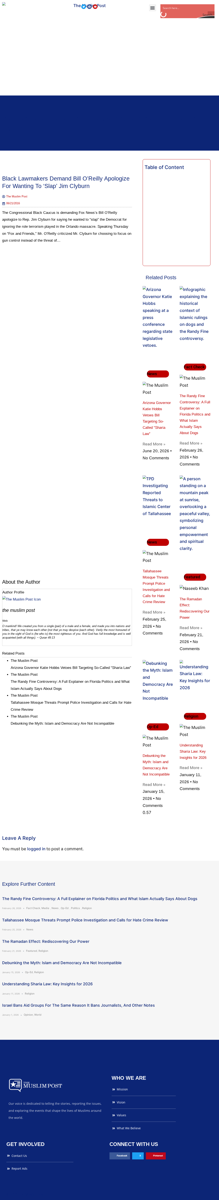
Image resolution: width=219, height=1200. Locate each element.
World (37, 1014)
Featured (31, 950)
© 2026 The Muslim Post (25, 1194)
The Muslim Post (18, 610)
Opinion (28, 1014)
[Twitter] (83, 6)
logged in (36, 848)
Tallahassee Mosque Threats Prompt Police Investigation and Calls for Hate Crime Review (85, 920)
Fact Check (33, 908)
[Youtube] (95, 6)
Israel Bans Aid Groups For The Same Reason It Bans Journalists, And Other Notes (78, 1005)
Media (45, 908)
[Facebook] (89, 6)
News (55, 908)
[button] (152, 7)
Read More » (154, 444)
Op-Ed (65, 908)
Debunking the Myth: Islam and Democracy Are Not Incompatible (62, 963)
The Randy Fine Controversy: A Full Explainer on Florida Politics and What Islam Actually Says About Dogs (195, 414)
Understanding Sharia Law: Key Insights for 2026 (193, 751)
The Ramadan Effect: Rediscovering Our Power (45, 941)
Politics (75, 908)
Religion (87, 908)
